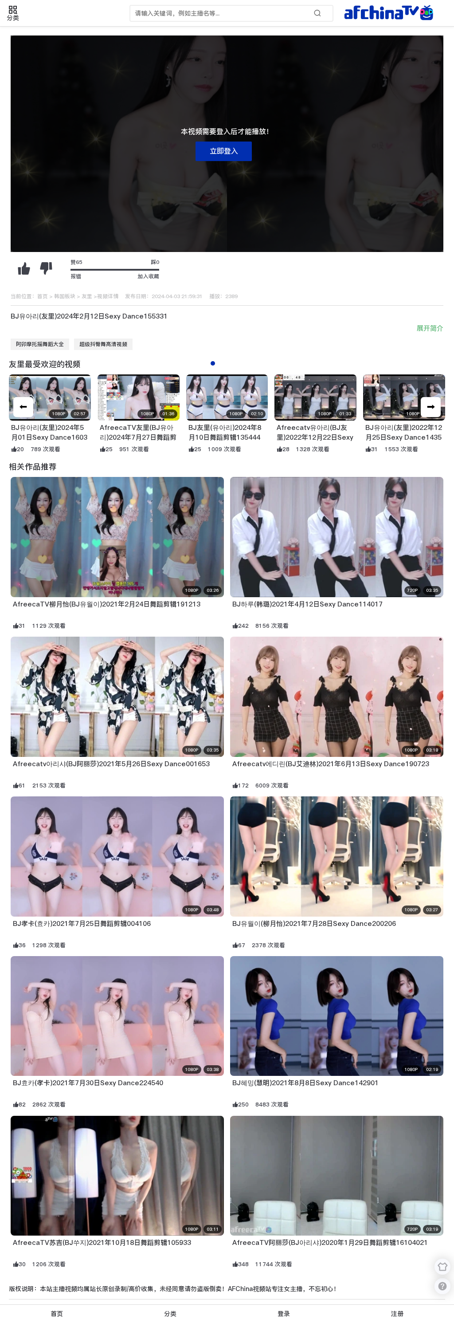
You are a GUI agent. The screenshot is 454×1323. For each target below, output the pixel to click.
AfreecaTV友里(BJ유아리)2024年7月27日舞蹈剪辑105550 (138, 437)
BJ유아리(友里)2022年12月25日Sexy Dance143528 (403, 437)
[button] (431, 407)
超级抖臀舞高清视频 (103, 344)
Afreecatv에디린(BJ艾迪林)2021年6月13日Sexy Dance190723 (330, 764)
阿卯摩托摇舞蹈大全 (40, 344)
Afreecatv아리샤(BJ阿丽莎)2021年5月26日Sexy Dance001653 (111, 764)
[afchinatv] (390, 13)
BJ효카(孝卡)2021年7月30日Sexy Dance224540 (88, 1083)
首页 (42, 296)
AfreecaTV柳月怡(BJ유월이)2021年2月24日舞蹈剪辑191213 (106, 604)
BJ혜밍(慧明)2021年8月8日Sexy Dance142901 (305, 1083)
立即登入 (224, 151)
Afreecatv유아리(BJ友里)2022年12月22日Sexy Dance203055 (315, 437)
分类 (170, 1313)
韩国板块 (64, 296)
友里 (87, 296)
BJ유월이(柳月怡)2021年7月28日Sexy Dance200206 (314, 923)
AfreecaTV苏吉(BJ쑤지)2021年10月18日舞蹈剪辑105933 (102, 1242)
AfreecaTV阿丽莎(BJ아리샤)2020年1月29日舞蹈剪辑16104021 (330, 1242)
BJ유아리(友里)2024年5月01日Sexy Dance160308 (49, 437)
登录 (284, 1313)
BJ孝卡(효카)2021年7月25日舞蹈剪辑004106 (82, 923)
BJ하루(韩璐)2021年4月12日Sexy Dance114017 (307, 604)
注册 (397, 1313)
